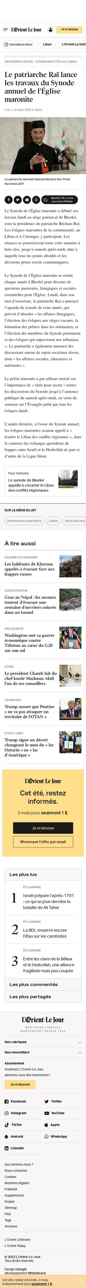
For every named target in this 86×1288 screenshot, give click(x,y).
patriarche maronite (24, 521)
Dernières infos (20, 44)
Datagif (20, 1269)
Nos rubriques (16, 1042)
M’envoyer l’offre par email (43, 841)
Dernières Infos (19, 62)
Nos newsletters (17, 1052)
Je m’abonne (43, 828)
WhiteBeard (37, 1273)
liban (53, 521)
